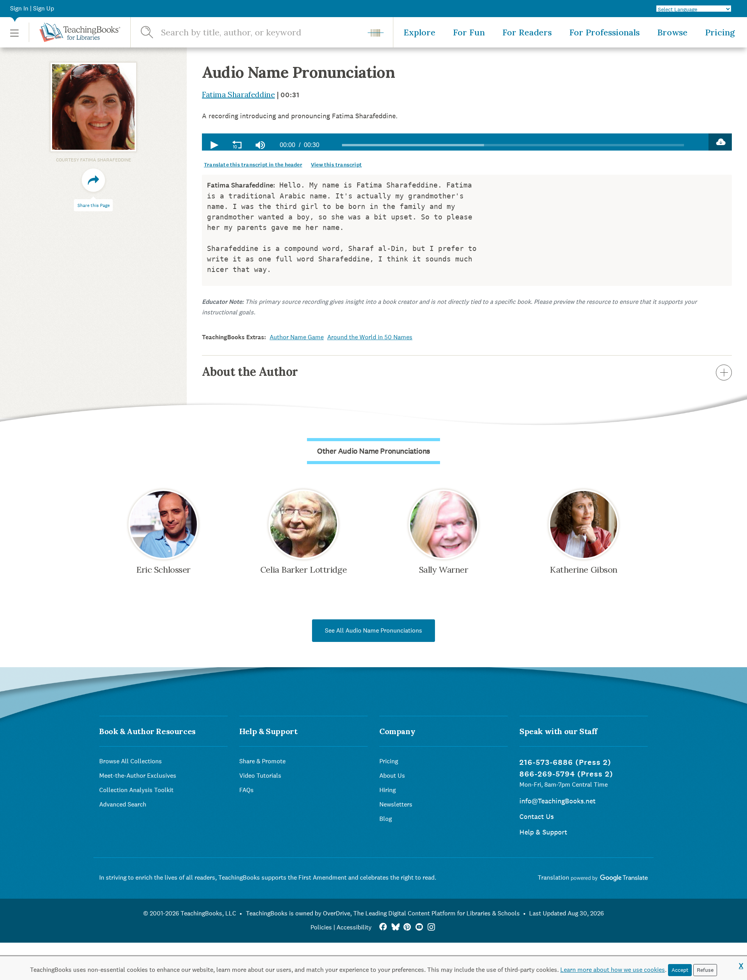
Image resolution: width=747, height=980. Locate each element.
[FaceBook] (383, 927)
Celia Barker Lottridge (303, 569)
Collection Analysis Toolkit (136, 790)
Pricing (720, 32)
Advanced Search (122, 804)
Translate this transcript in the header (253, 164)
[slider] (513, 145)
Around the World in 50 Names (369, 337)
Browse (672, 32)
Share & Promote (262, 761)
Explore (419, 32)
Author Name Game (297, 337)
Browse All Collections (130, 761)
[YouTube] (419, 927)
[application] (455, 142)
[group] (260, 145)
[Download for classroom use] (720, 142)
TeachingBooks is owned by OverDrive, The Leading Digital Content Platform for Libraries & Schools (383, 913)
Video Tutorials (260, 775)
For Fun (469, 32)
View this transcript (336, 164)
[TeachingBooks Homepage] (74, 32)
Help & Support (543, 831)
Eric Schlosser (163, 569)
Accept (680, 969)
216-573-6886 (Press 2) (565, 762)
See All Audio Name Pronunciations (373, 630)
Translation (554, 877)
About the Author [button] (250, 371)
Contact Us (536, 816)
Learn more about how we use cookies (612, 970)
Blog (385, 819)
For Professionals (604, 32)
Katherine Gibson (583, 569)
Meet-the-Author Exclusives (137, 775)
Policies (321, 927)
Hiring (387, 790)
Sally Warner (443, 569)
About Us (392, 775)
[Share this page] (93, 180)
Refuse (705, 969)
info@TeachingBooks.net (557, 800)
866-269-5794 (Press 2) (566, 774)
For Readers (527, 32)
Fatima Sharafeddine (238, 94)
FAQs (246, 790)
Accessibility (354, 927)
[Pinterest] (407, 927)
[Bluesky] (395, 927)
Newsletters (395, 804)
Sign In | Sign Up (32, 8)
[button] (14, 32)
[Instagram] (431, 927)
